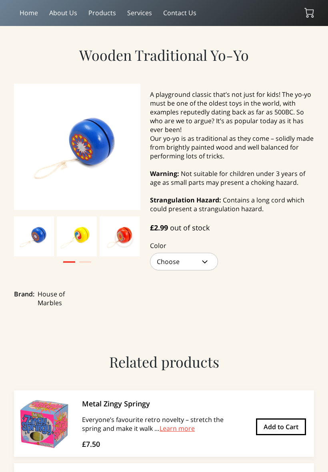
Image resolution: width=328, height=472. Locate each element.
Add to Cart (281, 426)
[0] (309, 13)
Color (158, 246)
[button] (184, 261)
